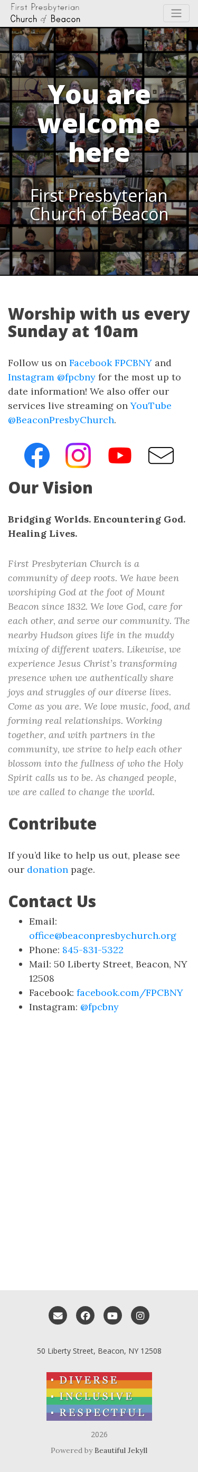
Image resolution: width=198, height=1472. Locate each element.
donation (47, 869)
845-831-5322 (93, 950)
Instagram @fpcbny (52, 377)
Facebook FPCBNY (110, 363)
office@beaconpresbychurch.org (102, 935)
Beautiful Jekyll (121, 1450)
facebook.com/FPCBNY (130, 992)
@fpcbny (99, 1007)
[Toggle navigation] (176, 13)
